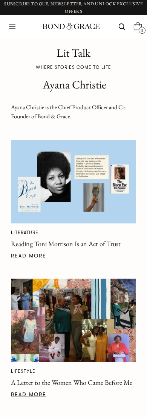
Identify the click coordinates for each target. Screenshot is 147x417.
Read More (28, 256)
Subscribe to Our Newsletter (43, 4)
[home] (69, 27)
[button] (12, 26)
